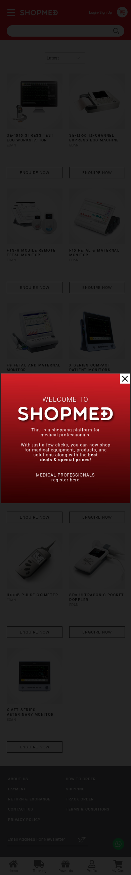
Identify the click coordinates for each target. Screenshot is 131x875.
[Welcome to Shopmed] (65, 502)
